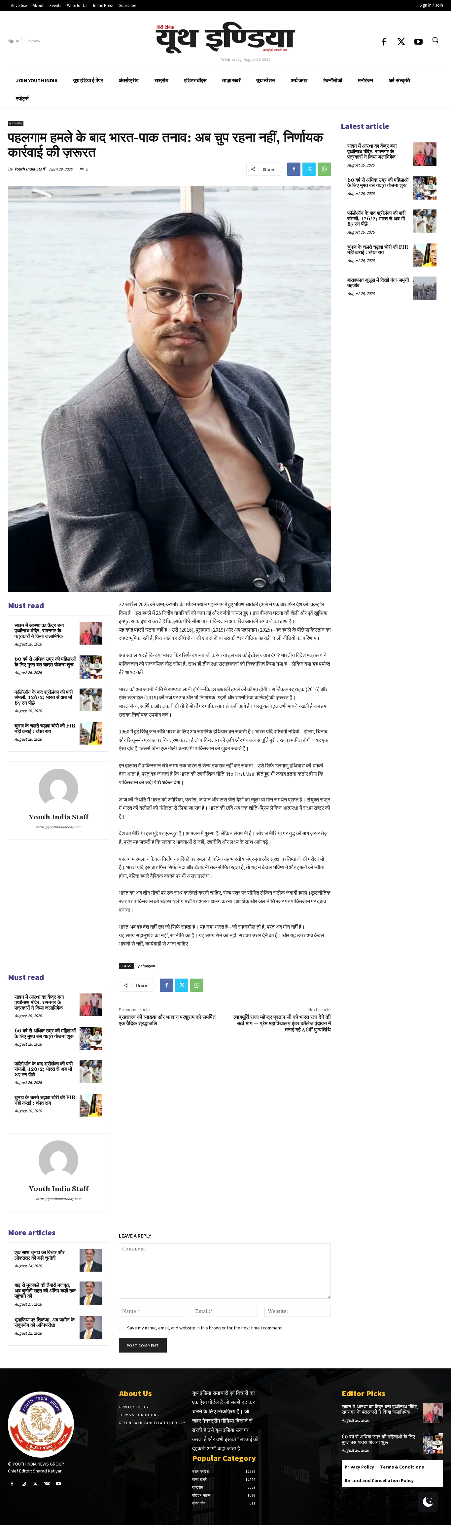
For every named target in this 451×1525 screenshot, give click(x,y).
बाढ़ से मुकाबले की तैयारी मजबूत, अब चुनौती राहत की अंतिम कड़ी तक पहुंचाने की (45, 1290)
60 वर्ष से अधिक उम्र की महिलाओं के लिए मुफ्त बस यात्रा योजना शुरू (45, 662)
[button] (435, 40)
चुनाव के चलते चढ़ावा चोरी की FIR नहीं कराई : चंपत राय (45, 729)
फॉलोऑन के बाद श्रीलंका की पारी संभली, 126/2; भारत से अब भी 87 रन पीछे (44, 697)
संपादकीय (15, 123)
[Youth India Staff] (58, 788)
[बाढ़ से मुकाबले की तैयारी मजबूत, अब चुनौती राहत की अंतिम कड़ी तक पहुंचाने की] (91, 1293)
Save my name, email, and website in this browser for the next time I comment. (205, 1328)
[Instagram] (23, 1484)
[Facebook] (384, 42)
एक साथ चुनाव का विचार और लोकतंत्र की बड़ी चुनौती (40, 1255)
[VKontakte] (47, 1484)
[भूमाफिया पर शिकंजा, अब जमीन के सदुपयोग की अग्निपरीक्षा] (91, 1327)
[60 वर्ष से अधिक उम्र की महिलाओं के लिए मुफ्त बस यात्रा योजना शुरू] (91, 666)
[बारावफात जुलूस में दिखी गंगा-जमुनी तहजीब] (424, 288)
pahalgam (146, 965)
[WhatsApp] (324, 169)
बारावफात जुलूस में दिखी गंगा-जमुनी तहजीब (378, 283)
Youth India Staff (29, 169)
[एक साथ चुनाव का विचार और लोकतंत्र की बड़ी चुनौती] (91, 1260)
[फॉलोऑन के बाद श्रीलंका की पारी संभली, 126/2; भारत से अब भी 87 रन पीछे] (91, 699)
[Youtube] (419, 42)
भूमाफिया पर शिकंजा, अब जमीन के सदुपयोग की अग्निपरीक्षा (45, 1323)
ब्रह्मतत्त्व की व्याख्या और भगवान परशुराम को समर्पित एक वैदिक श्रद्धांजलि (167, 1020)
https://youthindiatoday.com (58, 827)
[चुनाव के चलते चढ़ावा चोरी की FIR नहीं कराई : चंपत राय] (91, 733)
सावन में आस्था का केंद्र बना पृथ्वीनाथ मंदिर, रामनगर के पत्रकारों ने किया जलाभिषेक (39, 631)
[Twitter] (401, 42)
